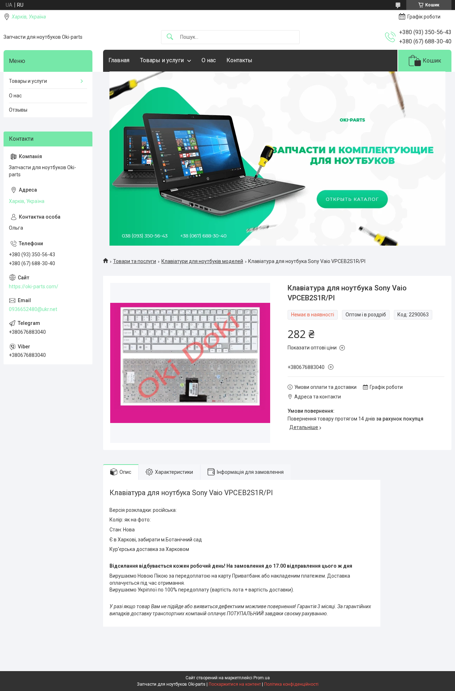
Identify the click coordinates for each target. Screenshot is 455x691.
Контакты (239, 60)
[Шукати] (170, 37)
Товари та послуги (134, 261)
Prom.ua (261, 677)
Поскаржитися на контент (235, 684)
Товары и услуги (162, 60)
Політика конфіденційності (291, 684)
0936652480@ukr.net (33, 309)
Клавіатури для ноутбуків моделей (202, 261)
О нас (209, 60)
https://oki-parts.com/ (33, 286)
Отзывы (18, 110)
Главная (118, 60)
